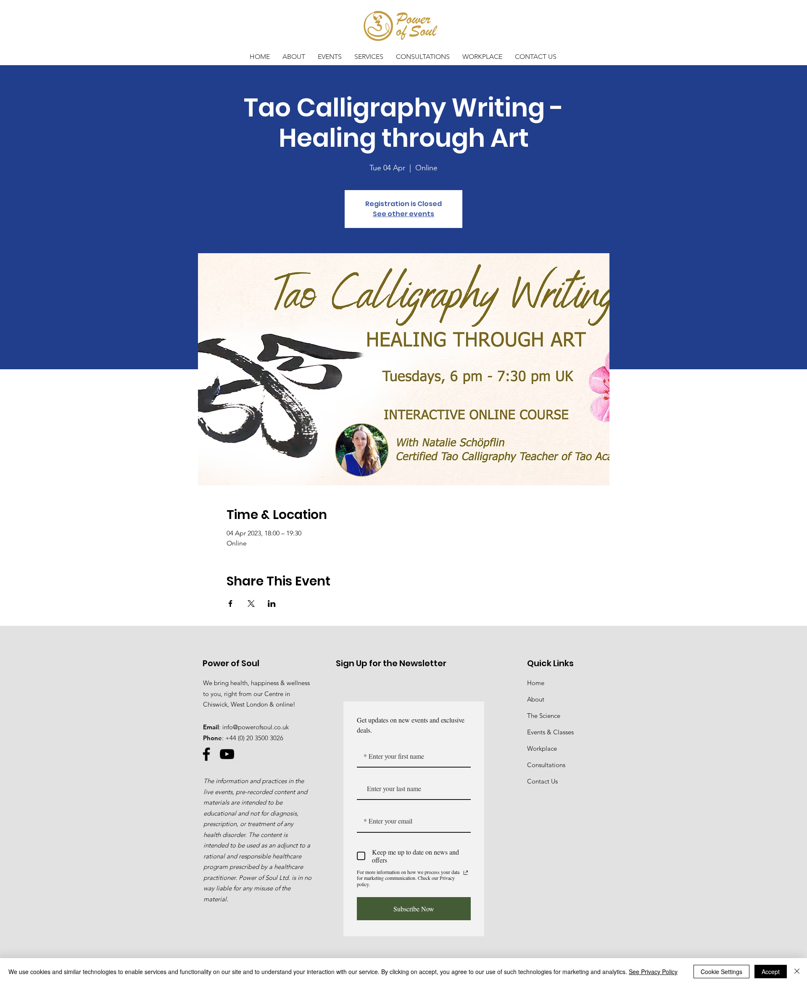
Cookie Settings (721, 971)
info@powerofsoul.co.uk (255, 727)
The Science (543, 716)
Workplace (542, 748)
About (535, 699)
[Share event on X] (251, 603)
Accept (771, 971)
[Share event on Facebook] (231, 603)
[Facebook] (206, 754)
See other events (403, 214)
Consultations (546, 765)
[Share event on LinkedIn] (272, 603)
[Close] (797, 971)
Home (535, 683)
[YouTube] (227, 754)
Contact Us (542, 781)
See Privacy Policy (653, 971)
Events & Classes (550, 732)
